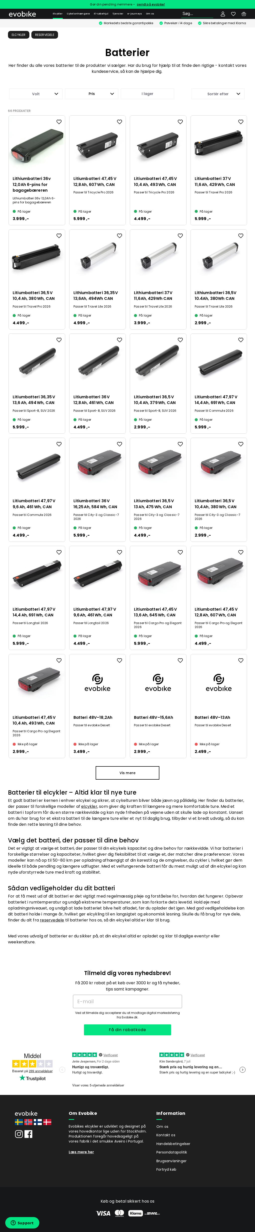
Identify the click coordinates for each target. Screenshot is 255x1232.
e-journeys (134, 13)
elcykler (89, 806)
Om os (150, 13)
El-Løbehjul (101, 13)
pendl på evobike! (151, 4)
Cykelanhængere (78, 13)
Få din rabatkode (127, 1030)
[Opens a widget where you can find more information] (22, 1223)
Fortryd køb (166, 1169)
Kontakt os (165, 1135)
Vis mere (128, 772)
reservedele (52, 920)
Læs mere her (81, 1152)
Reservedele (44, 35)
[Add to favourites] (59, 122)
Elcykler (58, 13)
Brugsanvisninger (171, 1160)
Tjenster (118, 13)
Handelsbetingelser (173, 1143)
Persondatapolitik (171, 1152)
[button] (91, 93)
